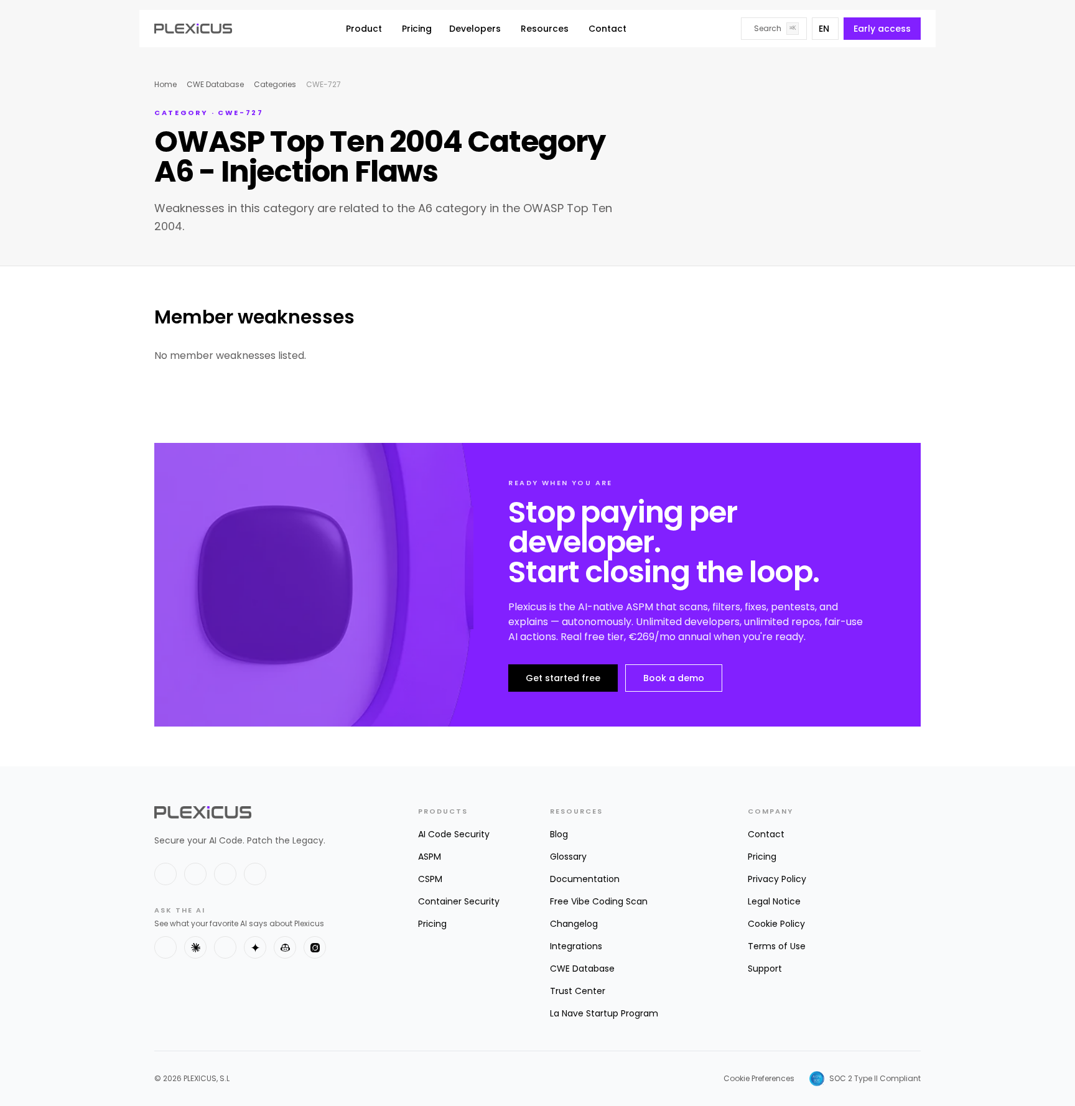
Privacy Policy (777, 879)
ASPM (429, 856)
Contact (607, 28)
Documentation (585, 879)
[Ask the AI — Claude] (195, 947)
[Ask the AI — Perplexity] (225, 947)
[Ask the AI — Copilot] (285, 947)
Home (165, 85)
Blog (559, 834)
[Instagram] (255, 874)
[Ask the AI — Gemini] (255, 947)
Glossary (568, 856)
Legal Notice (774, 901)
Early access (882, 28)
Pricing (417, 28)
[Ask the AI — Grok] (315, 947)
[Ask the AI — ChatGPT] (165, 947)
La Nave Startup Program (604, 1013)
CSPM (430, 879)
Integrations (576, 946)
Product (364, 28)
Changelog (574, 924)
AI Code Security (454, 834)
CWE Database (215, 85)
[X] (165, 874)
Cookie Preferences (759, 1079)
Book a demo (673, 678)
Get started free (563, 678)
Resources (545, 28)
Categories (275, 85)
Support (765, 968)
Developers (475, 28)
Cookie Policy (776, 924)
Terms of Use (777, 946)
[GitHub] (225, 874)
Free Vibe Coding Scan (599, 901)
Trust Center (577, 991)
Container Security (459, 901)
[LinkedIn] (195, 874)
